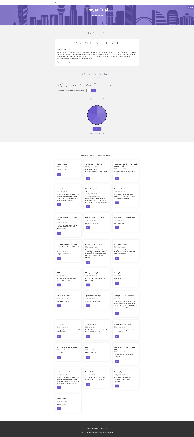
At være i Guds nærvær (122, 324)
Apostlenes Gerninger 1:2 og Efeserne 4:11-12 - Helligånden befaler (68, 246)
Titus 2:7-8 (118, 189)
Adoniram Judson (120, 244)
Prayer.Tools (98, 428)
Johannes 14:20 (90, 324)
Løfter (87, 347)
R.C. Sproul (61, 324)
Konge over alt (62, 164)
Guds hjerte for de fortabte (67, 347)
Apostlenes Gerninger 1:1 (94, 295)
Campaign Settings (92, 432)
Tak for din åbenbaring (93, 164)
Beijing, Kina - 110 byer (65, 372)
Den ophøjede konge (122, 273)
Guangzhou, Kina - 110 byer (124, 295)
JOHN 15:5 (60, 273)
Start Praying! (97, 129)
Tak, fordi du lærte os (64, 295)
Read (59, 174)
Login (82, 432)
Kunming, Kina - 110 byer (94, 244)
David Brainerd (90, 372)
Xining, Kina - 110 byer (64, 189)
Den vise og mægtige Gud (94, 217)
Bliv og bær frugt (91, 273)
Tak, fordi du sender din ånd (124, 217)
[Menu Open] (137, 2)
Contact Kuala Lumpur (106, 432)
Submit (93, 90)
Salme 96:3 (118, 372)
